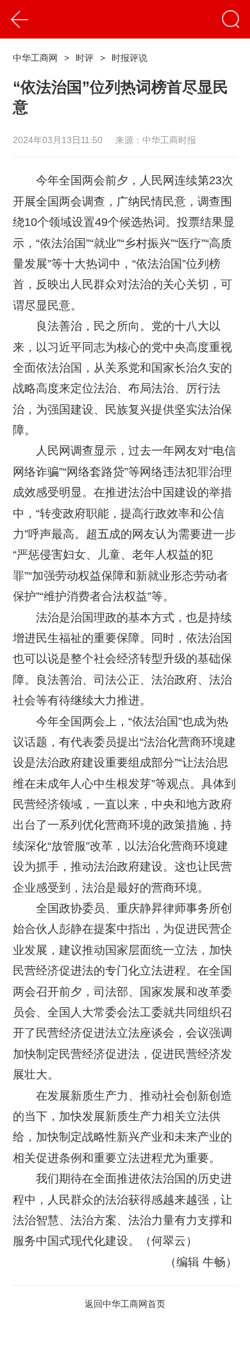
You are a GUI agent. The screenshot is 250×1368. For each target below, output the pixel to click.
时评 (85, 58)
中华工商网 (35, 58)
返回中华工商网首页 (125, 1304)
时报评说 (129, 58)
